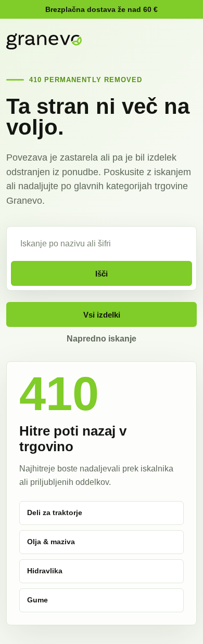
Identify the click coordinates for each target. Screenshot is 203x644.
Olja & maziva (51, 541)
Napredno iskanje (101, 338)
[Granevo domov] (44, 41)
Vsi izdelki (101, 314)
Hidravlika (44, 571)
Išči (101, 273)
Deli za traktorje (54, 512)
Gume (37, 600)
